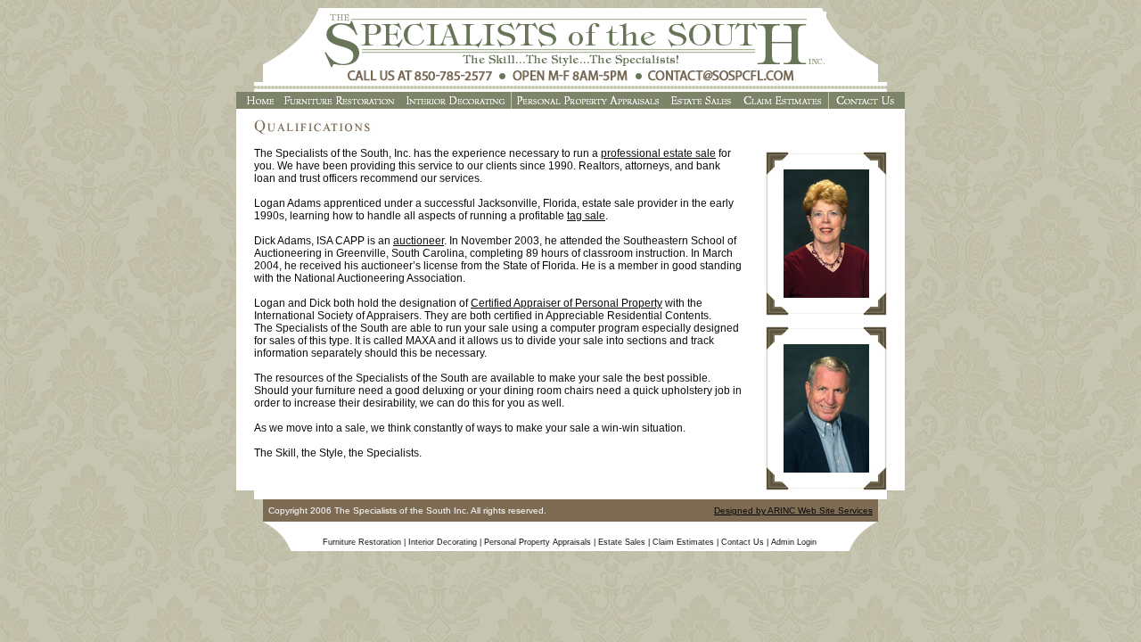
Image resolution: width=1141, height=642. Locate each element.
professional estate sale (658, 153)
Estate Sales (621, 542)
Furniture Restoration (362, 542)
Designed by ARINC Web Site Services (793, 510)
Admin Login (794, 542)
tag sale (586, 216)
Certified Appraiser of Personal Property (566, 303)
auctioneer (418, 241)
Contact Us (742, 542)
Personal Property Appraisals (537, 542)
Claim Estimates (683, 542)
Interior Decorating (442, 542)
